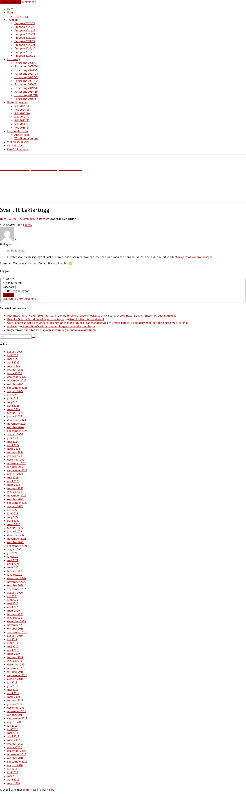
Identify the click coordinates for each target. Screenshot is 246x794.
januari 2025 (14, 416)
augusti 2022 (15, 506)
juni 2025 (12, 398)
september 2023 (17, 470)
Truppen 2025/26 (24, 27)
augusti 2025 (15, 391)
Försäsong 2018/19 (26, 91)
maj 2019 (12, 646)
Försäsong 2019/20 (26, 88)
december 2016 (16, 750)
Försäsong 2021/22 (26, 81)
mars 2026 (13, 366)
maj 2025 (12, 402)
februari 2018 (15, 700)
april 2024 (13, 445)
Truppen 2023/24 (24, 34)
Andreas (12, 326)
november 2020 (16, 582)
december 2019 (16, 621)
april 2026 (13, 362)
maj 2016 (12, 776)
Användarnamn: (13, 282)
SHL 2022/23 (22, 116)
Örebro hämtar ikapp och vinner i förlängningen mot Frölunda (150, 322)
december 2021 (16, 535)
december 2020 (16, 578)
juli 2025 (12, 395)
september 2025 (17, 387)
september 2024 (17, 431)
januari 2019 (14, 661)
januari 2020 (14, 617)
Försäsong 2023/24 (26, 73)
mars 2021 (13, 567)
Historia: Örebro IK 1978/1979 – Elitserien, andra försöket (141, 315)
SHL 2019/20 (22, 127)
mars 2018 (13, 697)
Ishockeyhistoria (17, 131)
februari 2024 (15, 452)
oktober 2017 (15, 715)
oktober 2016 (15, 758)
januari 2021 (14, 574)
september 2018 (17, 675)
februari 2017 (15, 743)
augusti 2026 (15, 351)
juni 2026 (12, 355)
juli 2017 (12, 725)
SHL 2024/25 (22, 109)
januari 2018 (14, 704)
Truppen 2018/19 (24, 52)
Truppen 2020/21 (24, 45)
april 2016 (13, 779)
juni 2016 (12, 772)
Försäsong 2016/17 (26, 98)
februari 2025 (15, 413)
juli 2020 (12, 596)
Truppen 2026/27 (24, 23)
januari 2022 (14, 531)
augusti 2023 (15, 474)
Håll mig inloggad (18, 291)
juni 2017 (12, 729)
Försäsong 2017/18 (26, 95)
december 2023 (16, 459)
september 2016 (17, 761)
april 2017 (13, 736)
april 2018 (13, 693)
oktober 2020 (15, 585)
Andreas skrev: (16, 250)
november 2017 (16, 711)
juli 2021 (12, 553)
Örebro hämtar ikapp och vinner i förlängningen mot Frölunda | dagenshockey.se (56, 322)
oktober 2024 (15, 427)
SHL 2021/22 (22, 120)
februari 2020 (15, 614)
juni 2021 (12, 556)
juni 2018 (12, 686)
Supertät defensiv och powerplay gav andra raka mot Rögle (58, 326)
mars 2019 (13, 653)
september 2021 (17, 546)
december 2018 (16, 664)
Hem (10, 9)
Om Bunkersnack (17, 149)
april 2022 (13, 520)
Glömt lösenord (26, 298)
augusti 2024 (15, 434)
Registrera (9, 298)
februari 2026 (15, 369)
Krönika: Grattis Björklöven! (86, 319)
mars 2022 (13, 524)
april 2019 (13, 650)
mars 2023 (13, 484)
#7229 (28, 225)
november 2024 (16, 423)
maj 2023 (12, 477)
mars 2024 (13, 448)
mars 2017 (13, 740)
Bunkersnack (29, 2)
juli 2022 (12, 510)
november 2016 (16, 754)
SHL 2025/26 (22, 106)
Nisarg (50, 789)
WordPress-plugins (26, 138)
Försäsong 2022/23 (26, 77)
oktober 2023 (15, 466)
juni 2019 (12, 643)
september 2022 (17, 502)
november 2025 (16, 380)
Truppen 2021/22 (24, 41)
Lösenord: (9, 287)
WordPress (29, 789)
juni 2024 (12, 438)
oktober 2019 (15, 628)
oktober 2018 (15, 671)
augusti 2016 (15, 765)
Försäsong (13, 59)
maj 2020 (12, 603)
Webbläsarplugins (18, 142)
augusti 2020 (15, 592)
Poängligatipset (17, 102)
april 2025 (13, 405)
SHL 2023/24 (22, 113)
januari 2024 (14, 456)
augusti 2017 (15, 722)
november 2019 (16, 625)
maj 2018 (12, 689)
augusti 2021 (15, 549)
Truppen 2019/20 (24, 48)
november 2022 (16, 495)
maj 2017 (12, 732)
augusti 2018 (15, 679)
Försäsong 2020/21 (26, 84)
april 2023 (13, 481)
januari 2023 (14, 492)
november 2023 (16, 463)
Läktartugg (21, 16)
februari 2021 (15, 571)
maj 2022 (12, 517)
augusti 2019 (15, 635)
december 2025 (16, 377)
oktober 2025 (15, 384)
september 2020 (17, 589)
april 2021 (13, 564)
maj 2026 (12, 359)
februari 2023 (15, 488)
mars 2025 (13, 409)
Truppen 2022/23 (24, 37)
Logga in (8, 294)
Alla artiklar (21, 134)
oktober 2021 (15, 542)
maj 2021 (12, 560)
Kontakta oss (15, 145)
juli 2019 (12, 639)
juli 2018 (12, 682)
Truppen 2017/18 (24, 55)
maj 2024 (12, 441)
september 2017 (17, 718)
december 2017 (16, 707)
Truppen (12, 19)
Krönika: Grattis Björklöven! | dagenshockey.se (35, 319)
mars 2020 (13, 610)
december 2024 (16, 420)
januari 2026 (14, 373)
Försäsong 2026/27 (26, 63)
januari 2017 (14, 747)
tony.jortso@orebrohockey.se (194, 257)
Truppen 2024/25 (24, 30)
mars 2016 (13, 783)
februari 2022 (15, 528)
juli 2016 (12, 768)
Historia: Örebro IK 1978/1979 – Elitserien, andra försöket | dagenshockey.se (53, 315)
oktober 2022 (15, 499)
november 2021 (16, 538)
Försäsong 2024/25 (26, 70)
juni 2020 (12, 599)
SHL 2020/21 (22, 124)
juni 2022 (12, 513)
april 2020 (13, 607)
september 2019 (17, 632)
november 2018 (16, 668)
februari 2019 (15, 657)
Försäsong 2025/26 (26, 66)
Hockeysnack (26, 219)
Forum (11, 12)
